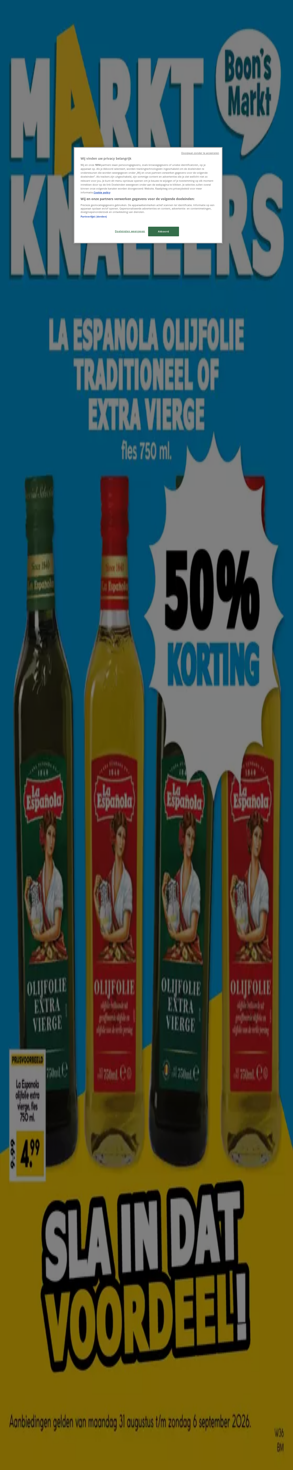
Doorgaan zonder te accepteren (200, 153)
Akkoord (163, 231)
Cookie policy (102, 192)
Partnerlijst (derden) (94, 216)
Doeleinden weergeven (130, 231)
